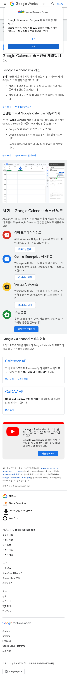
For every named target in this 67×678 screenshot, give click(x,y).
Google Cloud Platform (13, 646)
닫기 (33, 38)
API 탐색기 (7, 583)
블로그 (5, 596)
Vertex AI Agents (26, 284)
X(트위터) (7, 606)
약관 (4, 663)
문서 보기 (6, 106)
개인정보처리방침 (18, 663)
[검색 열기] (53, 4)
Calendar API (16, 361)
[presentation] (33, 58)
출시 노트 (6, 545)
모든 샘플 (20, 312)
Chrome (6, 636)
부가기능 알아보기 (23, 106)
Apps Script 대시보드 (12, 573)
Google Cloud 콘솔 (11, 578)
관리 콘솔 (6, 568)
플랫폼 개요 (7, 535)
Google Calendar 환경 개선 (21, 70)
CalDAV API (14, 391)
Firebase (6, 641)
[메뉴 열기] (5, 3)
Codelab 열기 (25, 277)
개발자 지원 (7, 550)
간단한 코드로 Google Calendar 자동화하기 (31, 113)
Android (6, 631)
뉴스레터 (6, 601)
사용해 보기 (22, 379)
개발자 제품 (7, 540)
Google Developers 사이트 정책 (16, 477)
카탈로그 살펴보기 (26, 329)
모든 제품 (6, 651)
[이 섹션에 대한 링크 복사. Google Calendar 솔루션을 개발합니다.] (10, 61)
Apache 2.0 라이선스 (11, 474)
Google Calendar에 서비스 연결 (23, 339)
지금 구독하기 (48, 453)
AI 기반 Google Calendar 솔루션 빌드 (32, 210)
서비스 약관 (7, 555)
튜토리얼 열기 (24, 249)
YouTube (6, 611)
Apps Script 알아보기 (25, 155)
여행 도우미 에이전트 (27, 233)
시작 (33, 46)
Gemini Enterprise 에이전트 (33, 257)
